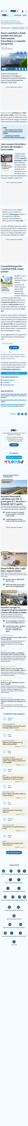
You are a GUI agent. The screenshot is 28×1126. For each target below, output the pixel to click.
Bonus (6, 552)
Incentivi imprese (7, 697)
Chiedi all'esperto (15, 852)
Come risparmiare (7, 680)
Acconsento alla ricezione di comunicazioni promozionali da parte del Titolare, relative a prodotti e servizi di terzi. (13, 356)
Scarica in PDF (22, 69)
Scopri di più (17, 15)
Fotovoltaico (6, 382)
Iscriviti (14, 445)
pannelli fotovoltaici (20, 159)
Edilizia (4, 651)
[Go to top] (25, 1120)
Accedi (24, 15)
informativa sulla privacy (11, 369)
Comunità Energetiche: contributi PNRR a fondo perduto (14, 136)
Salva (19, 69)
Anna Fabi (5, 47)
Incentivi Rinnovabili (8, 385)
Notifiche (26, 69)
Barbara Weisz (22, 730)
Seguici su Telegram (14, 373)
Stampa (16, 69)
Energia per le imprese (18, 28)
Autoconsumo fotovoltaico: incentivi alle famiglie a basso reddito (13, 131)
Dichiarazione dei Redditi (9, 724)
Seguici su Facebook (15, 457)
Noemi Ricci (22, 764)
